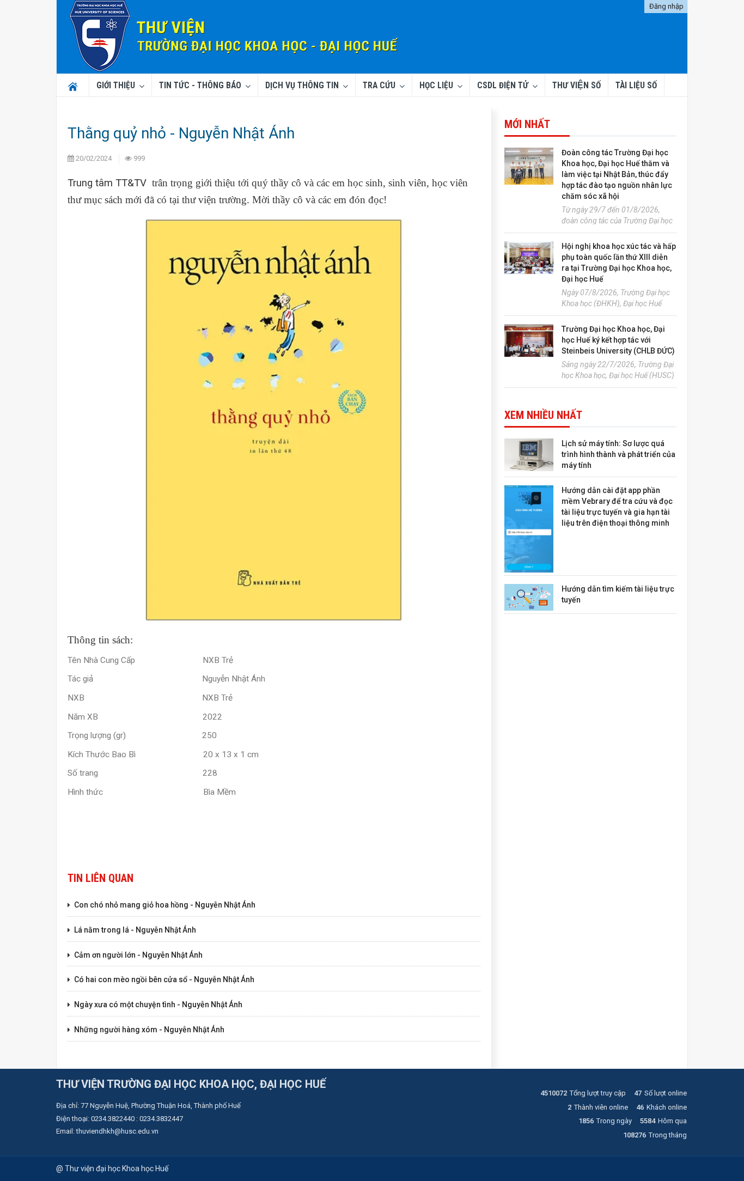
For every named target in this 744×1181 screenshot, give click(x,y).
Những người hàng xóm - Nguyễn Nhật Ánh (149, 1029)
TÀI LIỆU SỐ (636, 85)
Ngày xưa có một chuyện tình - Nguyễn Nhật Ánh (158, 1004)
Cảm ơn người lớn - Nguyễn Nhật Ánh (138, 955)
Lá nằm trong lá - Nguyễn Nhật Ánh (135, 930)
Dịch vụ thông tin (302, 85)
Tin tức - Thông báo (200, 85)
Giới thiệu (115, 85)
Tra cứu (379, 85)
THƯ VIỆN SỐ (576, 85)
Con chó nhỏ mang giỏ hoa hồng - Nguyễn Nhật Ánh (164, 904)
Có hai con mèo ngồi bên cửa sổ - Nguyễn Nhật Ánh (164, 979)
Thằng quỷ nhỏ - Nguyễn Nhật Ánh (181, 133)
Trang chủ (71, 86)
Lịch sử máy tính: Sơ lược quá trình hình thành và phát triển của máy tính (618, 454)
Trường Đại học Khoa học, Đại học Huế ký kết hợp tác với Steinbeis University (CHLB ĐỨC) (618, 340)
